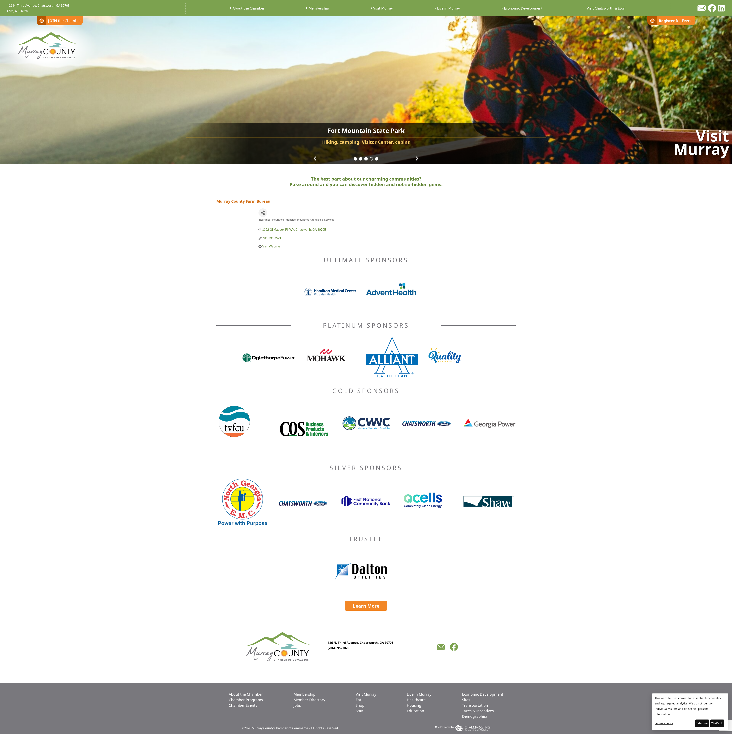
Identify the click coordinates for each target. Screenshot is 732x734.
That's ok (717, 723)
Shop (360, 705)
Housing (414, 705)
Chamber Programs (246, 699)
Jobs (297, 705)
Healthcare (416, 699)
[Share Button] (262, 212)
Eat (358, 699)
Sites (466, 699)
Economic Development (523, 8)
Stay (359, 710)
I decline (702, 723)
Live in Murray (448, 8)
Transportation (475, 705)
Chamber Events (243, 705)
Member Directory (309, 699)
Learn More (366, 606)
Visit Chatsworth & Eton (606, 8)
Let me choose (664, 723)
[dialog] (690, 711)
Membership (319, 8)
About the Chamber (248, 8)
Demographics (474, 716)
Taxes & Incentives (478, 710)
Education (415, 710)
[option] (366, 87)
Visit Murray (383, 8)
